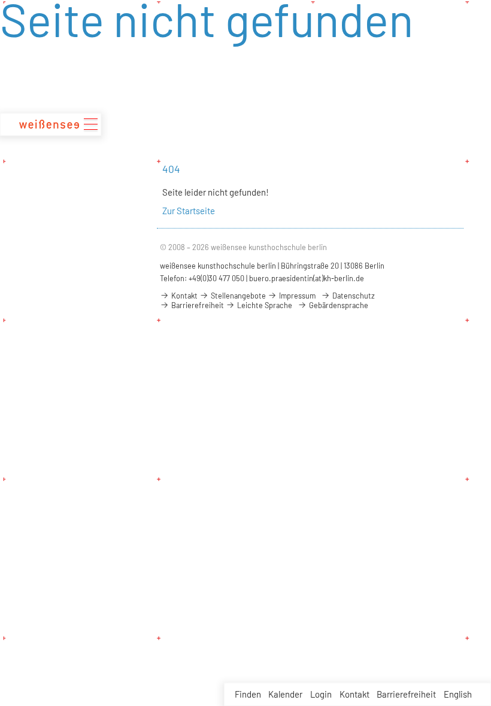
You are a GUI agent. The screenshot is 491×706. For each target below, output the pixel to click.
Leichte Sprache (263, 305)
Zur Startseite (188, 210)
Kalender (285, 694)
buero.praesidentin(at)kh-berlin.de (306, 278)
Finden (248, 694)
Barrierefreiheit (406, 694)
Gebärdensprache (337, 305)
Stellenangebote (237, 295)
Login (321, 694)
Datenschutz (353, 295)
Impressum (296, 295)
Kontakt (354, 694)
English (458, 694)
